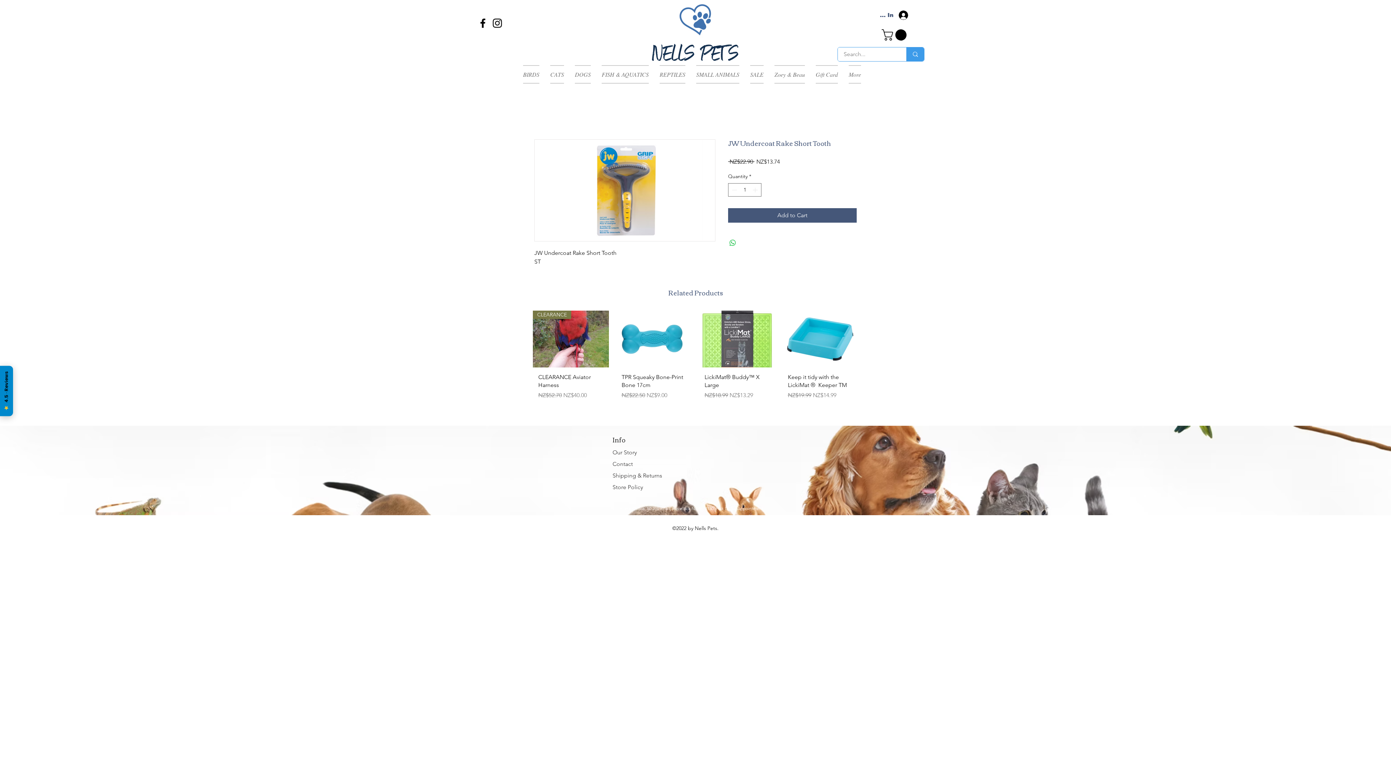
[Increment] (755, 190)
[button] (895, 35)
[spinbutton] (744, 190)
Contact (623, 464)
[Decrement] (733, 190)
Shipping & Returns (637, 475)
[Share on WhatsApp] (732, 243)
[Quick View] (654, 339)
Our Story (625, 452)
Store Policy (628, 487)
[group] (695, 361)
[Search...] (915, 54)
